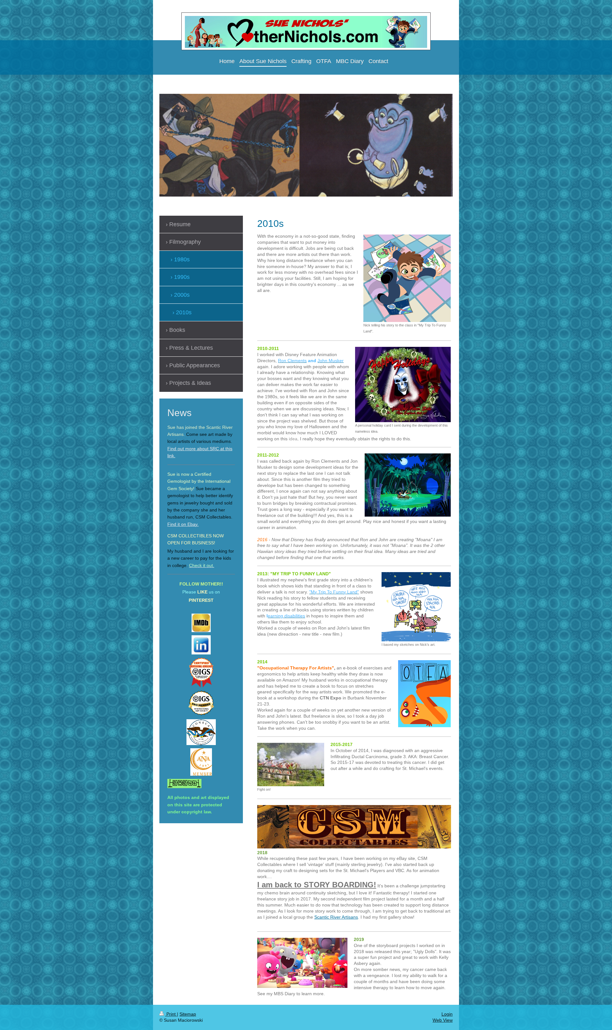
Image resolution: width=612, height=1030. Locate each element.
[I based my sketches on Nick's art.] (416, 606)
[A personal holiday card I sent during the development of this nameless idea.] (403, 384)
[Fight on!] (290, 764)
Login (447, 1014)
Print (171, 1014)
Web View (443, 1020)
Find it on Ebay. (183, 524)
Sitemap (187, 1014)
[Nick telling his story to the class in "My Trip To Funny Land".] (407, 278)
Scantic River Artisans (336, 917)
